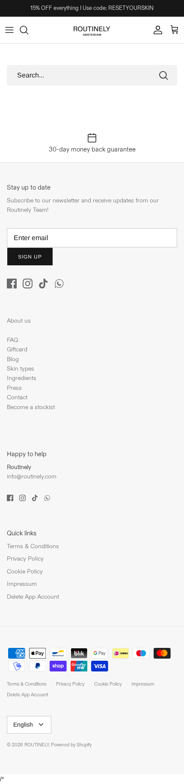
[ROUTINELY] (92, 30)
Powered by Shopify (71, 745)
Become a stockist (31, 407)
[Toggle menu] (9, 30)
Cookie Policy (25, 571)
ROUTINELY (36, 745)
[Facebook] (12, 283)
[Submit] (163, 75)
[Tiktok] (43, 283)
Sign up (30, 257)
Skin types (20, 368)
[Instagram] (28, 283)
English (23, 724)
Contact (17, 397)
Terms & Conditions (33, 546)
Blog (13, 359)
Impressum (22, 584)
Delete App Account (33, 596)
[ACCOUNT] (155, 30)
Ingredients (21, 378)
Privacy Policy (25, 558)
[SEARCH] (28, 30)
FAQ (12, 340)
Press (14, 388)
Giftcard (17, 349)
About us (19, 320)
